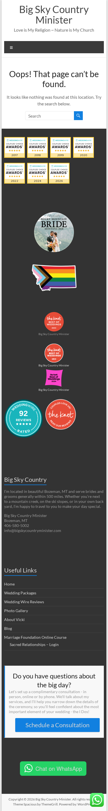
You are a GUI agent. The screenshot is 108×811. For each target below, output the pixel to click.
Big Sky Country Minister (54, 14)
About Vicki (14, 619)
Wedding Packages (20, 592)
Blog (8, 628)
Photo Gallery (16, 610)
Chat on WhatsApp (58, 768)
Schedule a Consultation (57, 725)
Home (9, 584)
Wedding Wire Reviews (24, 601)
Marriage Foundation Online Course (35, 637)
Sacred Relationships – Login (34, 644)
